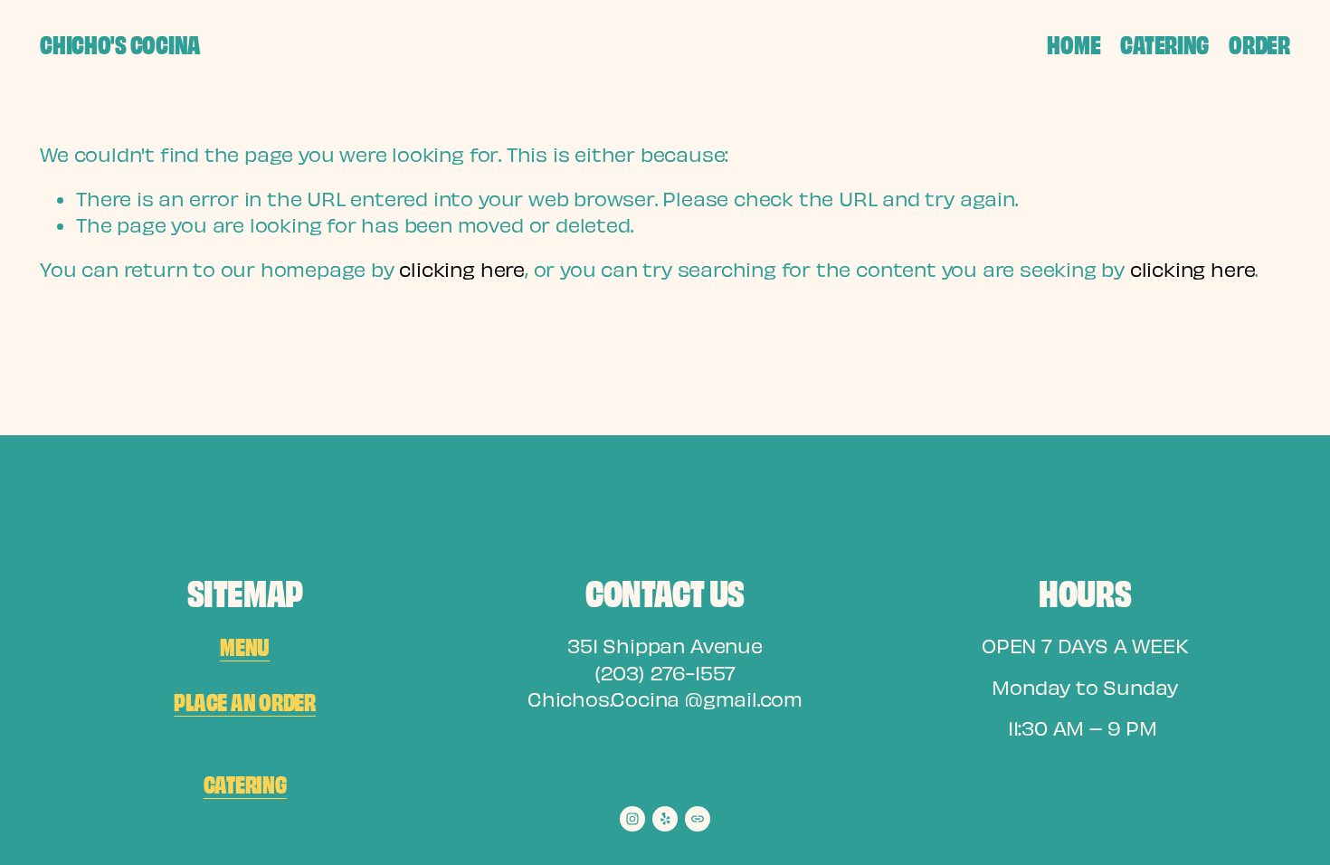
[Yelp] (665, 819)
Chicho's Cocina (120, 43)
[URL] (697, 819)
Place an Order (245, 701)
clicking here (461, 268)
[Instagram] (632, 819)
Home (1073, 43)
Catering (1164, 43)
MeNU (245, 645)
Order (1259, 43)
